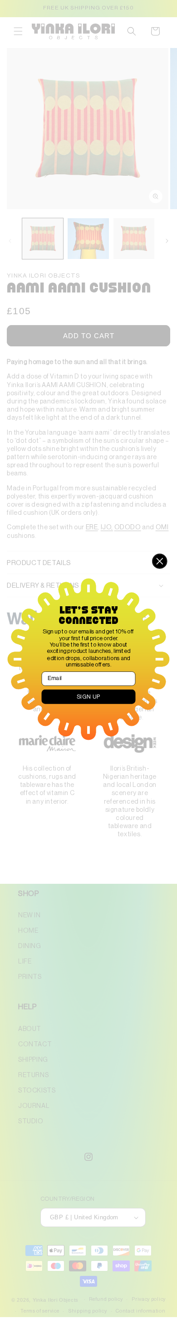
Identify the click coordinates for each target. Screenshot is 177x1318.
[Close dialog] (159, 561)
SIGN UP (89, 697)
